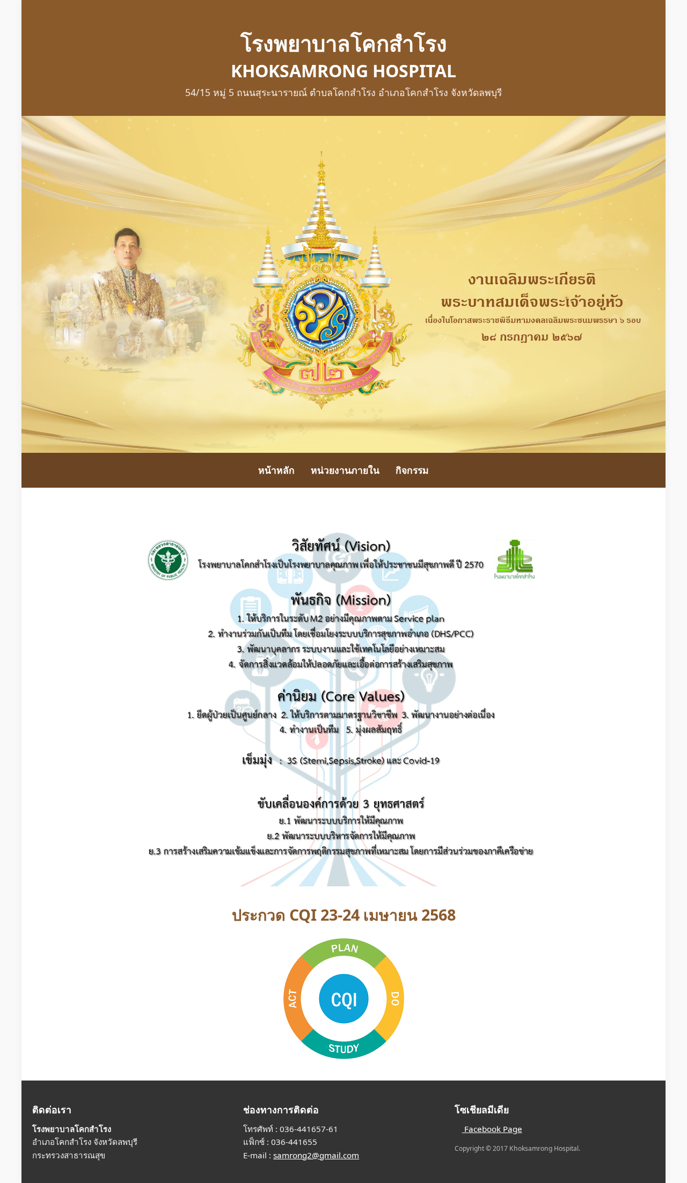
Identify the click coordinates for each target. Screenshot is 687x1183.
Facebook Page (492, 1128)
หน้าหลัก (276, 470)
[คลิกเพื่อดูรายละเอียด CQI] (343, 998)
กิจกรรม (412, 470)
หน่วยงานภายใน (345, 470)
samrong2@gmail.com (316, 1155)
